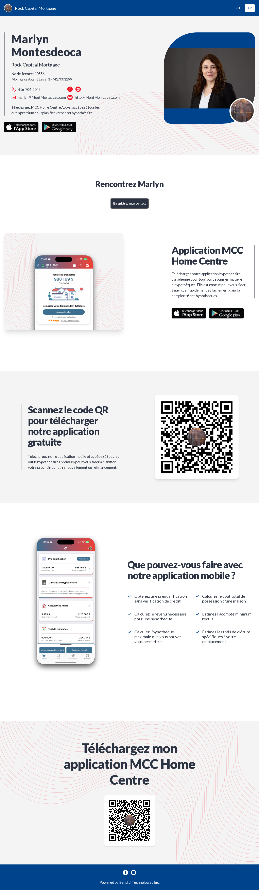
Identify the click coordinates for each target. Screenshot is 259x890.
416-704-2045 (29, 89)
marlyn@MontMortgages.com (42, 97)
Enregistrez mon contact (129, 203)
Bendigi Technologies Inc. (139, 882)
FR (250, 8)
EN (238, 8)
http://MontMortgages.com (97, 97)
